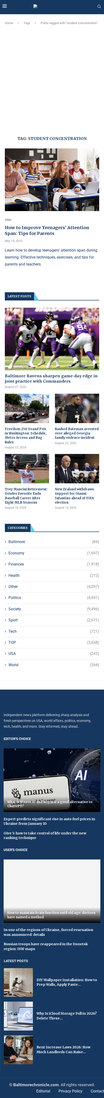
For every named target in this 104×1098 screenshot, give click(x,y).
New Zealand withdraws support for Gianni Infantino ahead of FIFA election (74, 496)
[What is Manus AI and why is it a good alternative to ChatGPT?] (52, 780)
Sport (53, 620)
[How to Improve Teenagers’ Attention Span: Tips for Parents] (52, 179)
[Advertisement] (52, 80)
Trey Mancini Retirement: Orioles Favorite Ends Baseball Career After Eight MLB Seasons (26, 496)
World (53, 665)
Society (53, 609)
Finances (53, 564)
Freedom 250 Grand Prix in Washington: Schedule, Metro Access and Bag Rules (25, 435)
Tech (53, 631)
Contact (97, 1091)
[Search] (99, 7)
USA (53, 653)
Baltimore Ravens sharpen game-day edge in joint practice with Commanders (51, 378)
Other (53, 586)
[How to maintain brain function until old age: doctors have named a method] (52, 891)
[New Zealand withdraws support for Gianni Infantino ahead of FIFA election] (77, 468)
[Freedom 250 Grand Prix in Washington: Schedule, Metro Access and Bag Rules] (27, 408)
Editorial (43, 1091)
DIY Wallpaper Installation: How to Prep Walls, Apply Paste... (67, 982)
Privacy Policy (70, 1091)
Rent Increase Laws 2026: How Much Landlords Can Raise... (63, 1049)
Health (53, 575)
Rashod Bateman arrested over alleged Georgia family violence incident (77, 433)
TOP (53, 642)
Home (9, 23)
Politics (53, 597)
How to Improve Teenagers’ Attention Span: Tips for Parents (47, 230)
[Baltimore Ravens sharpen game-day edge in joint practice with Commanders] (52, 339)
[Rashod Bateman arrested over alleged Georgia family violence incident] (77, 408)
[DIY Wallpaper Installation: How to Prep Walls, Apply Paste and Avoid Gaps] (18, 982)
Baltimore (53, 541)
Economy (53, 553)
